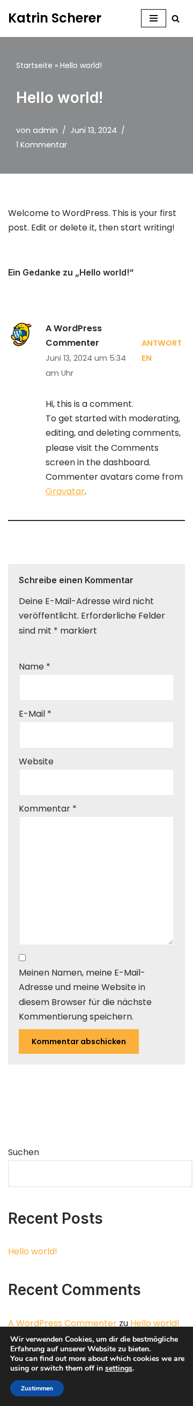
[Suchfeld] (176, 18)
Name (34, 666)
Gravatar (65, 491)
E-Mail (35, 714)
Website (36, 761)
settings (118, 1368)
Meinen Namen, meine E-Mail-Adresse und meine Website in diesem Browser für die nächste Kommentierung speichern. (85, 994)
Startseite (34, 65)
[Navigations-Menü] (153, 18)
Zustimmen (37, 1388)
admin (45, 130)
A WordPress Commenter (62, 1323)
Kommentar (48, 808)
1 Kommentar (41, 144)
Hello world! (32, 1251)
